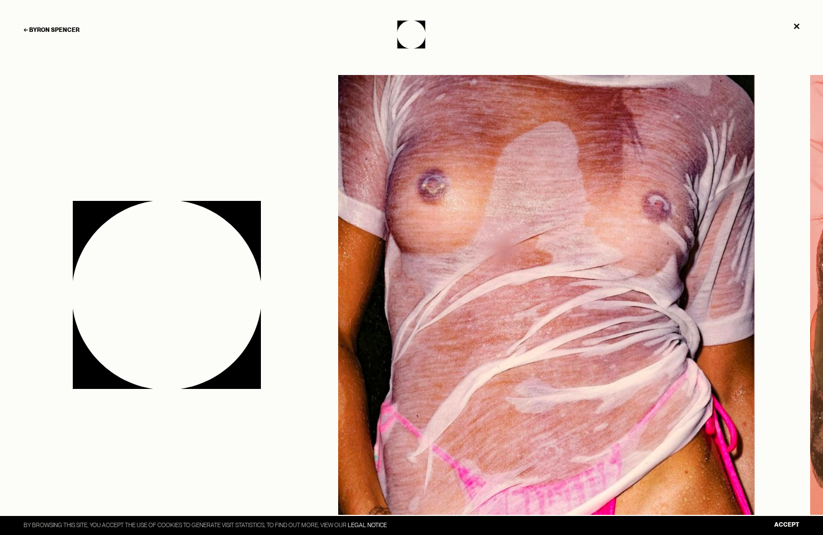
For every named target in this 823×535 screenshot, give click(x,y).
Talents (411, 33)
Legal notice (367, 525)
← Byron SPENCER (52, 30)
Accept (786, 525)
